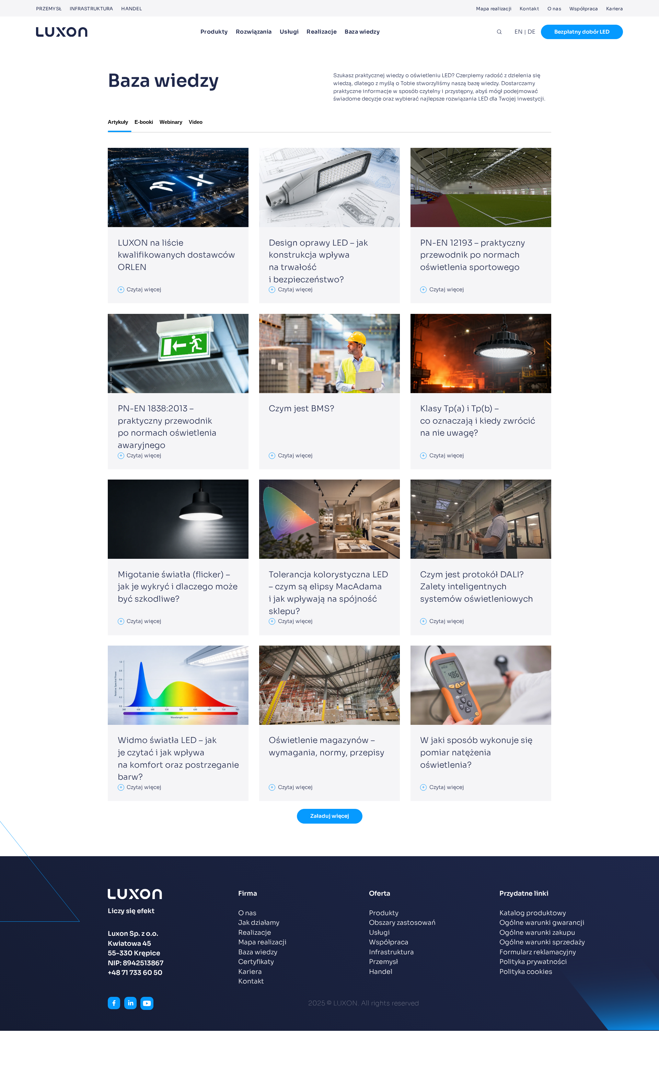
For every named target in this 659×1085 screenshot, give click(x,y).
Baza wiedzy (362, 31)
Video (196, 122)
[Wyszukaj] (499, 31)
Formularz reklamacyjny (537, 952)
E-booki (144, 122)
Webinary (171, 122)
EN (519, 31)
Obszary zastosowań (402, 923)
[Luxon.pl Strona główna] (62, 32)
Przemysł (48, 9)
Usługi (289, 31)
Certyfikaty (256, 962)
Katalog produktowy (532, 913)
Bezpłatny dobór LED (582, 31)
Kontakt (529, 9)
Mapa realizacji (493, 9)
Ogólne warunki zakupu (537, 933)
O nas (554, 9)
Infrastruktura (91, 9)
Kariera (614, 9)
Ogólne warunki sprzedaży (542, 942)
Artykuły (118, 122)
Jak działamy (258, 923)
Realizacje (322, 31)
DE (532, 31)
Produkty (214, 31)
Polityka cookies (525, 972)
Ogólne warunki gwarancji (542, 923)
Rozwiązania (254, 31)
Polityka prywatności (533, 962)
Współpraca (583, 9)
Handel (131, 9)
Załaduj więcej (329, 816)
